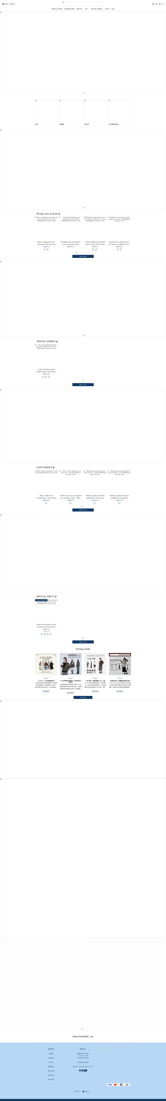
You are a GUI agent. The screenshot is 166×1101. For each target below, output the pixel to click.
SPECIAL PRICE (57, 9)
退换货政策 (51, 1066)
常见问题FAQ (51, 1075)
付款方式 (51, 1062)
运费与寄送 (51, 1058)
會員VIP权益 (51, 1071)
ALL (86, 9)
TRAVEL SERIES (96, 9)
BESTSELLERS (69, 9)
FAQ (113, 9)
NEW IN (79, 9)
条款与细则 (51, 1079)
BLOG (107, 9)
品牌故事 (51, 1053)
